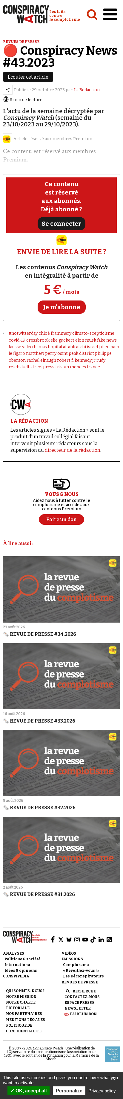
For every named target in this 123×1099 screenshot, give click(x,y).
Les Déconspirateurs (83, 976)
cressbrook (38, 340)
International (18, 965)
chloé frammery (55, 333)
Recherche (84, 991)
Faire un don (83, 1014)
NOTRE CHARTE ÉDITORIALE (21, 1005)
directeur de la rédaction (72, 450)
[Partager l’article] (8, 90)
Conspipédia (16, 976)
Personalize (69, 1090)
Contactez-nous (82, 997)
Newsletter (77, 1008)
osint (62, 353)
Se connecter (61, 223)
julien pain (109, 346)
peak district (81, 353)
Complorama (76, 965)
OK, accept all (30, 1090)
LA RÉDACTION (29, 421)
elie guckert (62, 340)
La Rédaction (87, 89)
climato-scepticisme (93, 333)
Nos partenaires (24, 1014)
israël (92, 346)
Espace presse (79, 1003)
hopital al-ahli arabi (67, 346)
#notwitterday (23, 333)
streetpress (42, 367)
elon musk (85, 340)
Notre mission (21, 997)
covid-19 (17, 340)
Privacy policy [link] (102, 1090)
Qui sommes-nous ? (25, 991)
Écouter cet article (28, 77)
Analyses (13, 953)
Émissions (72, 959)
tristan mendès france (77, 367)
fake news (107, 340)
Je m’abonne (61, 307)
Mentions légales (25, 1020)
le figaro (17, 353)
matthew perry (41, 353)
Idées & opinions (20, 970)
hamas (40, 346)
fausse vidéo (21, 346)
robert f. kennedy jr (76, 360)
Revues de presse (21, 42)
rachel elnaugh (41, 360)
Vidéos (68, 953)
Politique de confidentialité (23, 1028)
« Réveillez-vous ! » (81, 970)
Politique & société (22, 959)
